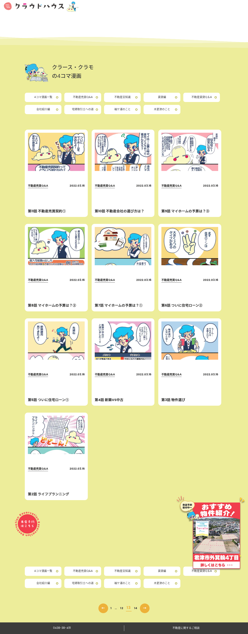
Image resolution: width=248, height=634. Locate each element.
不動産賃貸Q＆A (201, 97)
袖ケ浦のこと (122, 109)
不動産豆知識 (122, 97)
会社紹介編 (43, 109)
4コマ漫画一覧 (43, 97)
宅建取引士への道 (83, 109)
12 (121, 608)
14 (136, 608)
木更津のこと (162, 109)
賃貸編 (162, 97)
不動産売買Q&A (83, 97)
